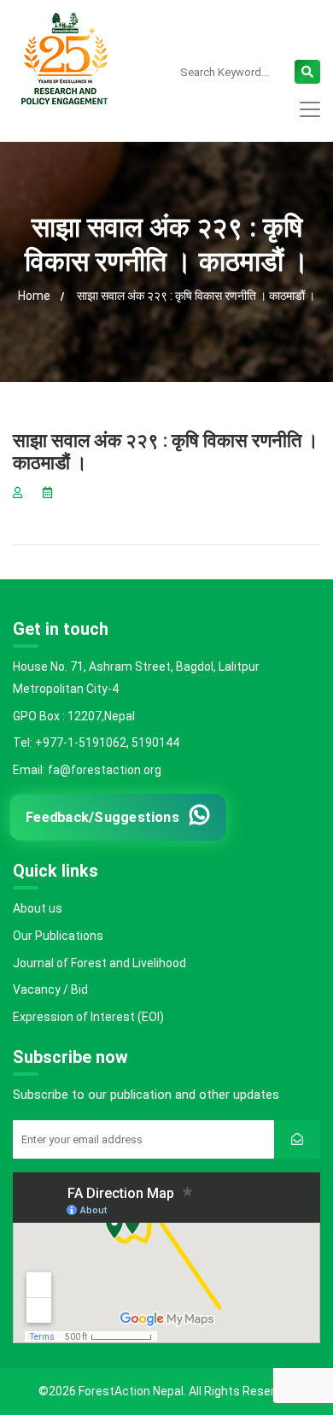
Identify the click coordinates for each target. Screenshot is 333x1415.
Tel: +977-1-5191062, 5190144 (96, 742)
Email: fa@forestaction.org (87, 770)
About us (37, 908)
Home (34, 295)
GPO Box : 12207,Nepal (74, 716)
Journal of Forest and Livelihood (99, 963)
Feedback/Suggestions (102, 817)
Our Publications (58, 935)
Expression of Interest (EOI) (88, 1017)
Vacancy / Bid (50, 989)
